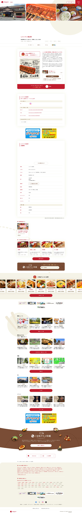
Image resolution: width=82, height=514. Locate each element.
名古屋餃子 (24, 467)
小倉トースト (56, 471)
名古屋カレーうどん (49, 470)
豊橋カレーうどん (43, 467)
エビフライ (24, 471)
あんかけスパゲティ (51, 471)
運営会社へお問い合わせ (36, 508)
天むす (30, 472)
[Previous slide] (18, 286)
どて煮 (58, 470)
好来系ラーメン (19, 471)
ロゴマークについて (30, 504)
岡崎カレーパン (49, 467)
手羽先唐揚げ (45, 471)
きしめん (33, 472)
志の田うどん (61, 471)
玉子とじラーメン (19, 467)
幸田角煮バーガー (19, 470)
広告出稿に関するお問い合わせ (45, 508)
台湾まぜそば (26, 472)
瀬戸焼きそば (59, 467)
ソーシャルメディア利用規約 (57, 504)
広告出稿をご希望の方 (36, 504)
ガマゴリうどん (43, 470)
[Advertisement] (41, 28)
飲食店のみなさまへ (43, 504)
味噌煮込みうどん (37, 472)
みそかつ (37, 471)
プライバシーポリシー (49, 504)
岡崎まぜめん (38, 467)
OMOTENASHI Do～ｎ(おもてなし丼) (28, 470)
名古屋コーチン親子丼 (20, 472)
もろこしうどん (54, 467)
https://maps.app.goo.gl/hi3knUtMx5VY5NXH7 (35, 112)
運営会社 (21, 504)
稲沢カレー (33, 467)
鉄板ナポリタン (28, 471)
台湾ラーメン (41, 471)
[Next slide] (63, 286)
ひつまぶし (33, 471)
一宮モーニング (29, 467)
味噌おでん (54, 470)
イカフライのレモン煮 (37, 470)
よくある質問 (25, 504)
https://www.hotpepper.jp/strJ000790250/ (34, 115)
